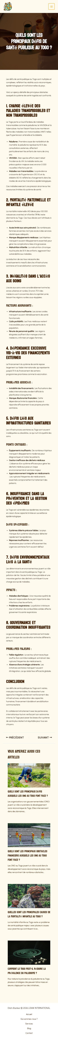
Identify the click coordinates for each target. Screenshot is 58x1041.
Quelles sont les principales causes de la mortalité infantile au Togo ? (29, 914)
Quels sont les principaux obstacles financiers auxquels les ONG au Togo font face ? (27, 855)
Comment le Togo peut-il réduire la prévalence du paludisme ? (27, 971)
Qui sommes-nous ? (29, 1019)
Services (29, 1024)
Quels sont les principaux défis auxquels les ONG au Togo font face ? (28, 793)
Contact (29, 1033)
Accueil (29, 1014)
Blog (29, 1028)
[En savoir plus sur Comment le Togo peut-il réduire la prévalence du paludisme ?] (29, 952)
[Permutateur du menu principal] (51, 6)
